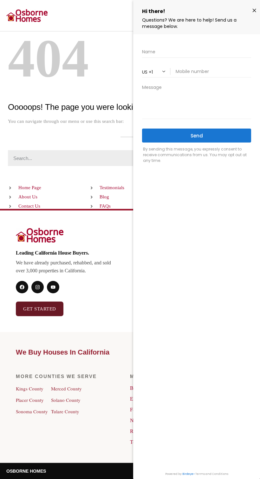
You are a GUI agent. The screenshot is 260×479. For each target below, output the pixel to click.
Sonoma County (32, 411)
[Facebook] (22, 287)
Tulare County (65, 411)
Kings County (29, 388)
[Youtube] (53, 287)
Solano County (66, 400)
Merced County (66, 388)
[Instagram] (37, 287)
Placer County (30, 400)
